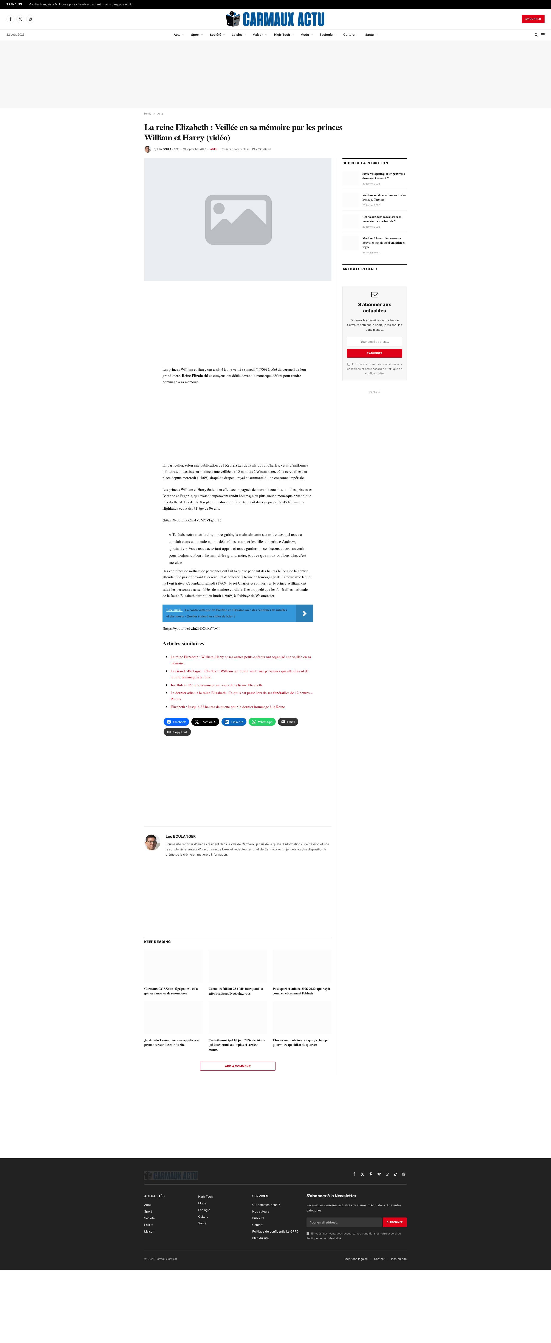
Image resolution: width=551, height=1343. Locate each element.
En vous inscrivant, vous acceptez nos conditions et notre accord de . (374, 369)
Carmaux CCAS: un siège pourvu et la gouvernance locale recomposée (171, 991)
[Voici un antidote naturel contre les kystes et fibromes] (350, 200)
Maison (257, 34)
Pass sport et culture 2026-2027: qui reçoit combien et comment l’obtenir (301, 991)
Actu (177, 34)
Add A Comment (238, 1066)
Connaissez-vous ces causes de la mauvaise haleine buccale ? (381, 219)
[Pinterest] (129, 331)
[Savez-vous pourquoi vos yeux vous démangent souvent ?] (350, 178)
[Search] (536, 35)
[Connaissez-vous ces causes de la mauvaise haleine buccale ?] (350, 221)
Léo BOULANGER (168, 149)
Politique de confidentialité (323, 1238)
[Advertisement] (275, 74)
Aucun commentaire (237, 149)
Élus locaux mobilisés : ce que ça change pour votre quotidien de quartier (300, 1042)
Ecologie (326, 34)
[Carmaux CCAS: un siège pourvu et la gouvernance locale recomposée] (173, 966)
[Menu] (543, 35)
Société (215, 34)
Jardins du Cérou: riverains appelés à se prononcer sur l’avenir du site (171, 1042)
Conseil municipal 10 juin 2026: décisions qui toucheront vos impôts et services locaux (237, 1045)
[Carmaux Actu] (275, 19)
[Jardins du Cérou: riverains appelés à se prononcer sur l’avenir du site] (173, 1017)
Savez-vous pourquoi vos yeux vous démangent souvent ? (383, 176)
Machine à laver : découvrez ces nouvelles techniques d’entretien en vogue (384, 242)
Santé (369, 34)
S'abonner (533, 18)
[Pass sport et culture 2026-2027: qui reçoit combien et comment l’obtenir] (302, 966)
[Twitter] (129, 311)
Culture (349, 34)
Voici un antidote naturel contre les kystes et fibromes (384, 197)
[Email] (129, 341)
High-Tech (282, 34)
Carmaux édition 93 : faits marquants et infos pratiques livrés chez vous (236, 991)
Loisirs (237, 34)
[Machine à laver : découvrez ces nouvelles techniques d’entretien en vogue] (350, 243)
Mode (304, 34)
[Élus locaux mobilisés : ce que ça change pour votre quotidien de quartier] (302, 1017)
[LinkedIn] (129, 321)
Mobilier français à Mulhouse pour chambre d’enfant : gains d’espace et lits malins (82, 4)
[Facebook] (129, 301)
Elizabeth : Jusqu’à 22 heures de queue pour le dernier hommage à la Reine (228, 706)
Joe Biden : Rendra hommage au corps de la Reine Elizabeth (216, 684)
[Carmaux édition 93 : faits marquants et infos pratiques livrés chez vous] (238, 966)
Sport (195, 34)
